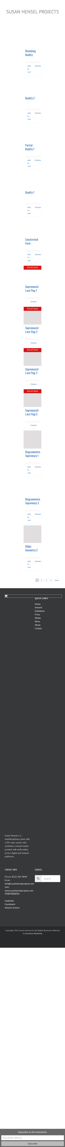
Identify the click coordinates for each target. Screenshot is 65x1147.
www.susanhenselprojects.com (19, 890)
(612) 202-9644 (19, 876)
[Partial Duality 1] (32, 133)
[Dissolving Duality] (32, 39)
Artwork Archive (12, 907)
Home (38, 604)
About (37, 624)
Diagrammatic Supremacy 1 (32, 454)
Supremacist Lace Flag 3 (32, 371)
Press (37, 614)
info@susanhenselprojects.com (19, 883)
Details (37, 66)
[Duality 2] (32, 86)
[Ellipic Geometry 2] (32, 534)
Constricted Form (31, 241)
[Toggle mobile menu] (59, 16)
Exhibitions (40, 611)
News (37, 621)
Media (38, 618)
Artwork (38, 607)
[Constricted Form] (32, 227)
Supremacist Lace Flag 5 (32, 412)
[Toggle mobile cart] (53, 16)
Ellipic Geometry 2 (31, 548)
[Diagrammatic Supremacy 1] (32, 440)
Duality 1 (29, 192)
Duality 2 (30, 98)
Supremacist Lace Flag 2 (32, 330)
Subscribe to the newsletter (32, 1132)
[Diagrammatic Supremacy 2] (32, 487)
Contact (38, 628)
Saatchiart (9, 900)
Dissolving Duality (30, 53)
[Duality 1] (32, 180)
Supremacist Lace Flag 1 (32, 288)
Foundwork (10, 904)
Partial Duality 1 (29, 147)
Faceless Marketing (33, 933)
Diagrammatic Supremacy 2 (32, 501)
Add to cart (29, 69)
